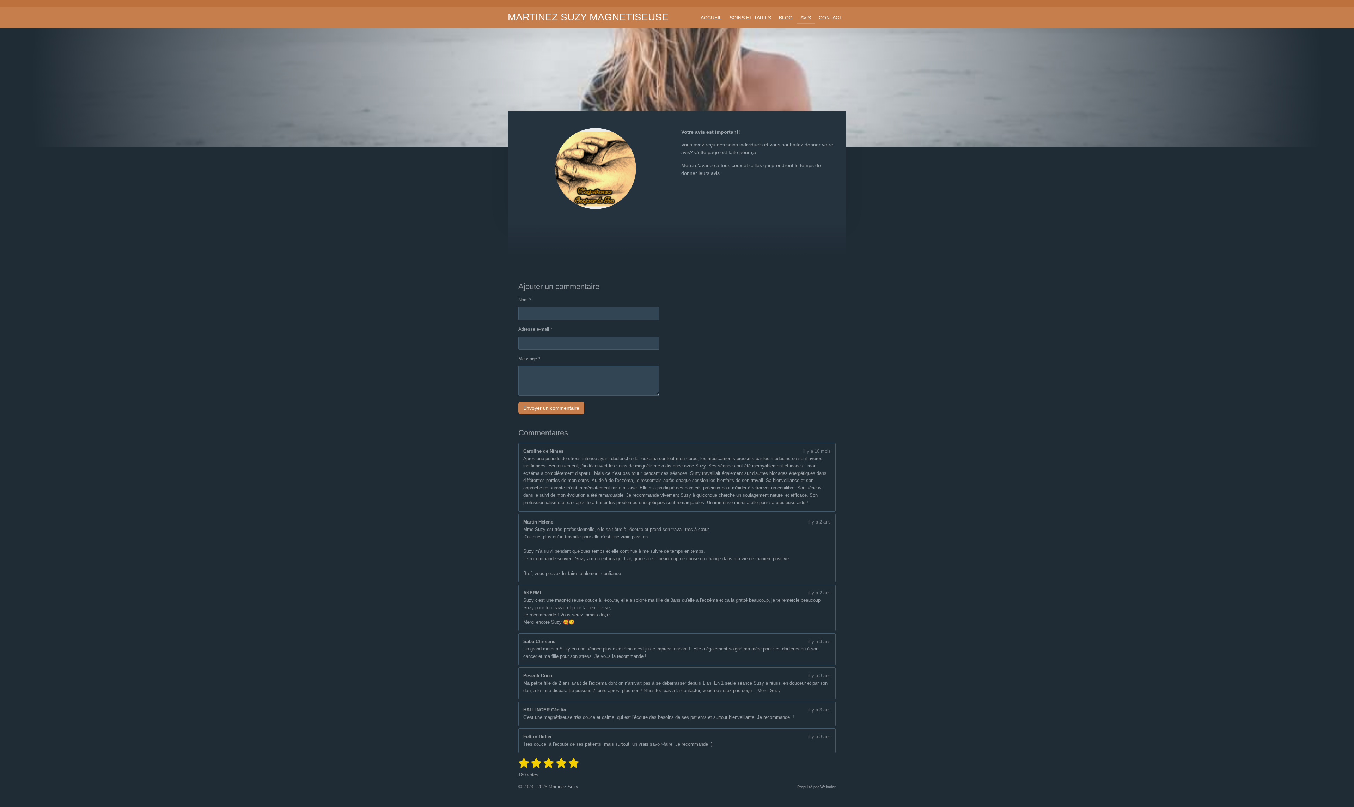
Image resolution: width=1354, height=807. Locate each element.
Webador (828, 787)
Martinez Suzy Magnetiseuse (588, 17)
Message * (529, 358)
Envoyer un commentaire (551, 408)
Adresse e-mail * (535, 329)
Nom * (524, 299)
